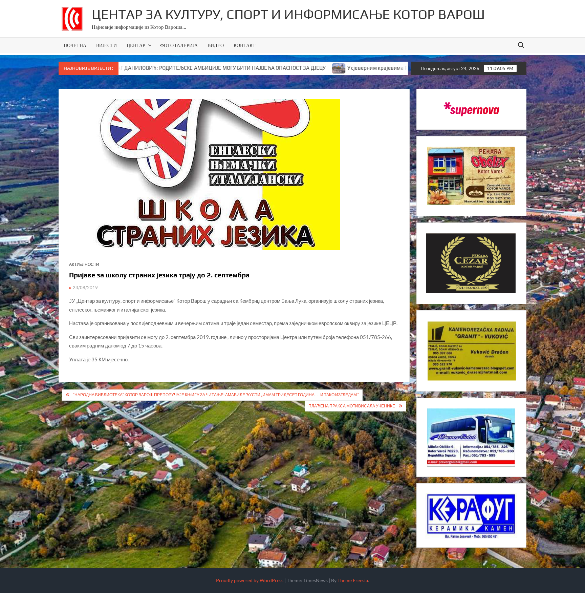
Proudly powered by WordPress (249, 580)
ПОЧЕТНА (75, 45)
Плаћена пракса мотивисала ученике (351, 405)
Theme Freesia (353, 580)
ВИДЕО (216, 45)
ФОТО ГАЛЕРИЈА (179, 45)
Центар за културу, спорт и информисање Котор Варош (288, 14)
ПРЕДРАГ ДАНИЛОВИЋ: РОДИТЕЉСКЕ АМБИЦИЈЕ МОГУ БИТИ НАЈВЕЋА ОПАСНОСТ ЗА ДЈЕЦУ (176, 68)
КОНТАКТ (245, 45)
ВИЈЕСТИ (106, 45)
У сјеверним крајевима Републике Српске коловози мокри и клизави (394, 68)
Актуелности (84, 264)
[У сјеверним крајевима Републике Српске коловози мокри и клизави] (302, 68)
